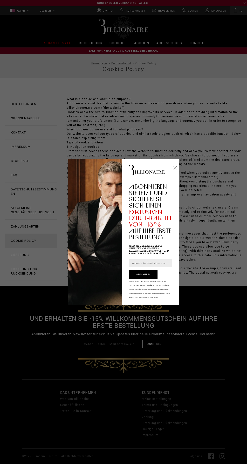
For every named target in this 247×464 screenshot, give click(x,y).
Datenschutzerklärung (145, 285)
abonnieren (143, 275)
